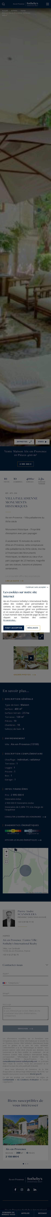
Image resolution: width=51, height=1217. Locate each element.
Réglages (33, 628)
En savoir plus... (9, 620)
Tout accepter (13, 628)
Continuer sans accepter (36, 587)
